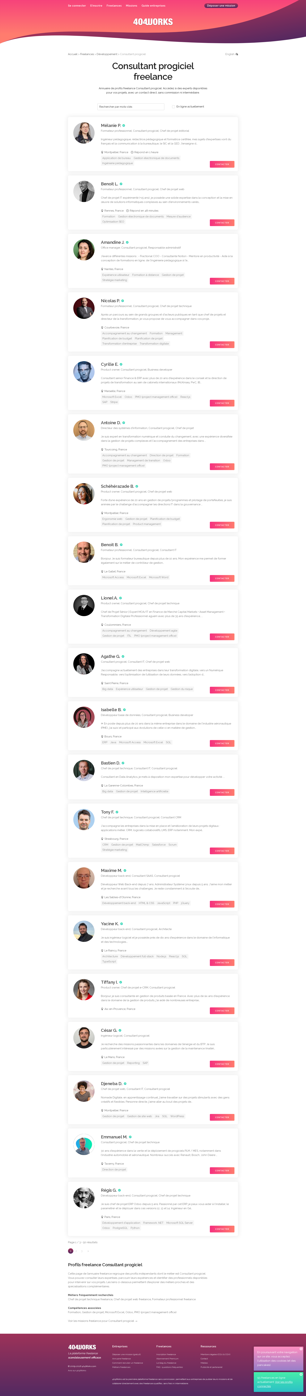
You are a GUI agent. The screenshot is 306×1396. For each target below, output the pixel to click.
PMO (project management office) (155, 1312)
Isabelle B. (111, 709)
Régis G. (109, 1190)
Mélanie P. (111, 125)
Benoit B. (109, 544)
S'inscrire (96, 5)
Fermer (301, 1348)
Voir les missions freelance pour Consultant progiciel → (102, 1321)
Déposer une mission (221, 5)
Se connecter (77, 5)
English (229, 54)
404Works (153, 24)
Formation (74, 1312)
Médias (204, 1363)
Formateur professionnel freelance (174, 1299)
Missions (131, 5)
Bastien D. (110, 763)
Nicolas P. (110, 300)
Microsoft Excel (114, 1312)
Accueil (72, 54)
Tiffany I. (109, 982)
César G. (109, 1030)
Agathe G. (110, 656)
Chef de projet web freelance (132, 1299)
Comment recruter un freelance (127, 1363)
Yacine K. (110, 923)
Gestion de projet (93, 1312)
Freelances (114, 5)
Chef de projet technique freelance (90, 1299)
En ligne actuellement (190, 106)
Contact (204, 1358)
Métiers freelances (121, 1367)
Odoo (129, 1312)
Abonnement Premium (167, 1358)
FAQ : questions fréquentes (169, 1367)
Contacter (222, 164)
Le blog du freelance (166, 1363)
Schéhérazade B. (117, 486)
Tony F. (107, 812)
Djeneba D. (111, 1083)
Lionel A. (109, 598)
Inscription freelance (166, 1354)
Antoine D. (111, 422)
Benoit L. (109, 183)
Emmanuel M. (114, 1136)
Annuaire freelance (121, 1358)
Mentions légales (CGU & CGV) (215, 1354)
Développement (107, 54)
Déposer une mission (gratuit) (126, 1354)
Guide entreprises (153, 5)
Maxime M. (111, 870)
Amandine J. (112, 242)
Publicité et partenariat (211, 1367)
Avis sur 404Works (77, 1370)
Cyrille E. (109, 364)
